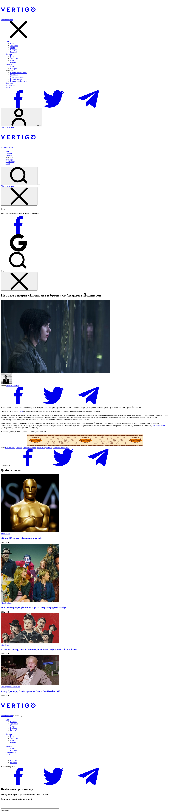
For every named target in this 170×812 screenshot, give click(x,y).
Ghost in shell (10, 448)
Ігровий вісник (16, 79)
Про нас (13, 761)
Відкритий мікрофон (18, 81)
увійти (39, 125)
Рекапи (13, 62)
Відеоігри (9, 83)
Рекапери (14, 75)
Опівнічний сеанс (17, 77)
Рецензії (13, 52)
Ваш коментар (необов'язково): (16, 799)
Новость (19, 448)
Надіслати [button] (5, 810)
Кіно (7, 41)
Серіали (9, 54)
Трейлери (14, 46)
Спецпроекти (6, 687)
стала (21, 411)
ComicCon (16, 687)
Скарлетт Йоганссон (61, 448)
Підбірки (13, 50)
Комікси (9, 64)
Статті (12, 48)
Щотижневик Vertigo (18, 73)
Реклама (13, 763)
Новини (13, 44)
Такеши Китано (159, 426)
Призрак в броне (29, 448)
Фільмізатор (10, 85)
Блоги (8, 87)
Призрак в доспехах (44, 448)
